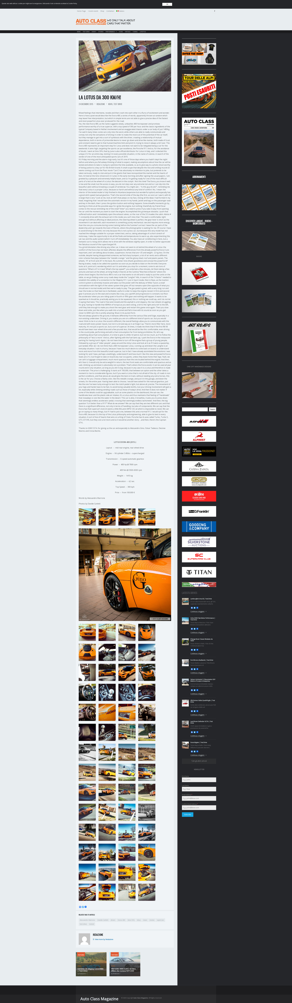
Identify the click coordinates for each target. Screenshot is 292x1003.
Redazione (101, 104)
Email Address (187, 795)
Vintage (127, 32)
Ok (167, 4)
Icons (121, 32)
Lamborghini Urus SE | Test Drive (201, 599)
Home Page (81, 11)
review (152, 920)
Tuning (135, 32)
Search (212, 409)
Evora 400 (121, 920)
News (78, 32)
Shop (102, 11)
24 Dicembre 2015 (86, 104)
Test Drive (86, 32)
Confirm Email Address (190, 804)
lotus (139, 920)
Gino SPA (131, 920)
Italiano (121, 11)
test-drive (83, 924)
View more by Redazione (104, 939)
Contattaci (110, 11)
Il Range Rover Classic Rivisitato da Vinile (201, 640)
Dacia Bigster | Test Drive (198, 742)
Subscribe (187, 814)
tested (91, 924)
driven (113, 920)
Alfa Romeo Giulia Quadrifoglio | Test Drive (202, 701)
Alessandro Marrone (87, 920)
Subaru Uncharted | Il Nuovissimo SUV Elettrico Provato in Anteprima (202, 680)
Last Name (185, 785)
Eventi (94, 32)
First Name (185, 776)
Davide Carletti (102, 920)
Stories (100, 32)
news (145, 920)
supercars (160, 920)
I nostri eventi (93, 11)
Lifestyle (143, 32)
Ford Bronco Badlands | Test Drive (201, 660)
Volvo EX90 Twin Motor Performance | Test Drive (202, 619)
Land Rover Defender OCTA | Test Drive (201, 722)
